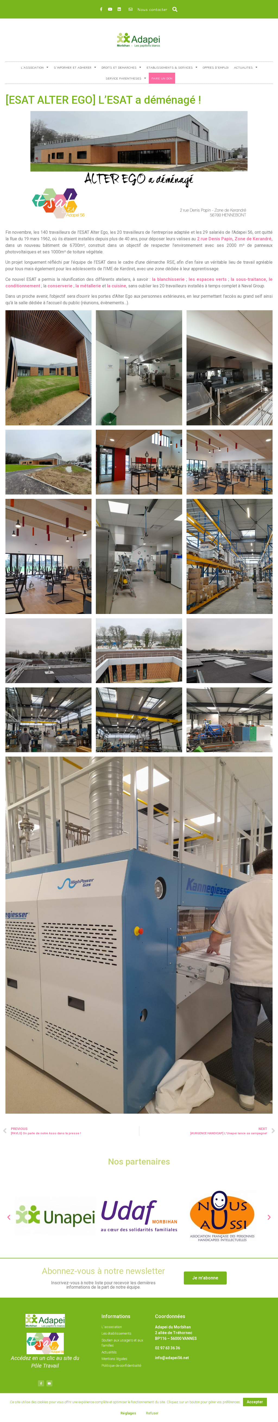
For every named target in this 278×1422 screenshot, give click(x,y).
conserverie (60, 285)
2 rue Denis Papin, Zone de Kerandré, (235, 238)
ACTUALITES (243, 67)
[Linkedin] (119, 9)
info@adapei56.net (172, 1358)
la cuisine (116, 285)
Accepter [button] (255, 1402)
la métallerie (88, 285)
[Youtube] (110, 9)
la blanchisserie (168, 279)
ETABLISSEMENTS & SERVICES (170, 67)
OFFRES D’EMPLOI (216, 67)
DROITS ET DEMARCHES (119, 67)
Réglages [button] (128, 1413)
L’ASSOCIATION (32, 67)
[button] (174, 9)
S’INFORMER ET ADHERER (72, 67)
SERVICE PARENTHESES (123, 78)
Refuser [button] (152, 1413)
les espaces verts (208, 279)
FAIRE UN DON (161, 78)
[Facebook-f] (101, 9)
